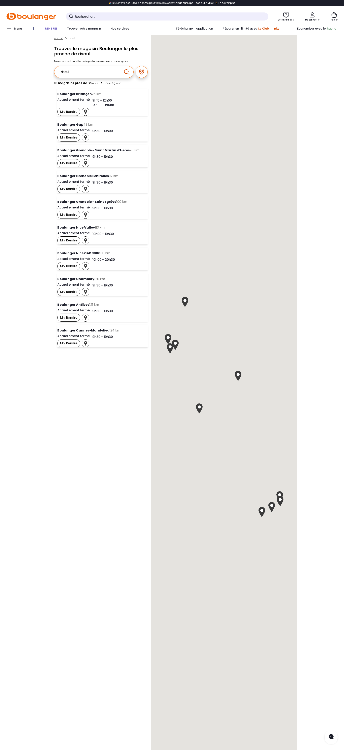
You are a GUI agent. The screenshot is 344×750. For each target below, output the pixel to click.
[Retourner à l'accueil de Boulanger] (31, 16)
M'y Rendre (70, 112)
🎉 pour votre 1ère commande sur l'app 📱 (172, 3)
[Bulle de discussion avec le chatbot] (331, 737)
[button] (238, 376)
